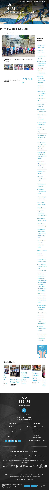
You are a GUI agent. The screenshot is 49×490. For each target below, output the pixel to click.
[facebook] (6, 446)
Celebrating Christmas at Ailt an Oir (42, 191)
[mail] (12, 446)
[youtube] (9, 446)
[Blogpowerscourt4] (28, 65)
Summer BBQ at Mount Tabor (7, 383)
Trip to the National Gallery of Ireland (42, 328)
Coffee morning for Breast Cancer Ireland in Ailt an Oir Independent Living (42, 298)
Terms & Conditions (30, 480)
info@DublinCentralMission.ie (38, 445)
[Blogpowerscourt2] (18, 65)
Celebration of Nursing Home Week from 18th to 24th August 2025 (41, 233)
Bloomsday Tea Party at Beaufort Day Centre (42, 93)
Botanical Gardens (42, 250)
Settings (40, 486)
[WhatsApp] (28, 79)
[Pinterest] (31, 79)
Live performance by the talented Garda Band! (42, 307)
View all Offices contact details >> (24, 425)
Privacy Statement (38, 480)
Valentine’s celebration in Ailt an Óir (42, 178)
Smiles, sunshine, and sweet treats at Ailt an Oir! (42, 63)
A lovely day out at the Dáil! (29, 376)
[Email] (23, 82)
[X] (26, 79)
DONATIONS (38, 1)
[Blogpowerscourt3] (8, 65)
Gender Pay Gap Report (24, 481)
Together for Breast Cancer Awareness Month (42, 213)
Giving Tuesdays (42, 207)
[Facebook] (23, 79)
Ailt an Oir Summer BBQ (18, 375)
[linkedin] (19, 446)
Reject (34, 486)
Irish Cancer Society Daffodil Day (41, 130)
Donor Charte (32, 481)
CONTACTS (31, 1)
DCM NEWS (24, 1)
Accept (27, 486)
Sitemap (38, 481)
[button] (4, 378)
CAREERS (45, 1)
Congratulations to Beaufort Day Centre (42, 137)
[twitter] (16, 446)
